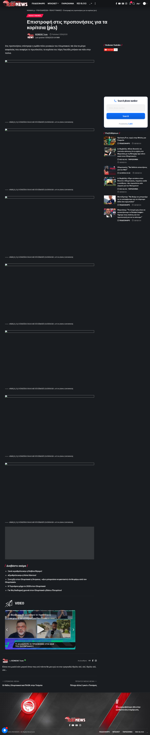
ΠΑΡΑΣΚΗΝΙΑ (133, 159)
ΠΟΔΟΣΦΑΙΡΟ (124, 143)
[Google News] (123, 3)
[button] (95, 3)
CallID (130, 124)
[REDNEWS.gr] (15, 3)
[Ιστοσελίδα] (89, 661)
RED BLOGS (123, 159)
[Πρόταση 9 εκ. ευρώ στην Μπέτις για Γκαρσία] (110, 140)
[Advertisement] (49, 543)
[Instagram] (126, 3)
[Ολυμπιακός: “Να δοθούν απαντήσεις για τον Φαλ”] (110, 170)
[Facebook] (116, 3)
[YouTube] (119, 3)
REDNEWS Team (41, 34)
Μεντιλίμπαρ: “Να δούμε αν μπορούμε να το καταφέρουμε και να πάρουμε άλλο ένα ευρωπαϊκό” (132, 199)
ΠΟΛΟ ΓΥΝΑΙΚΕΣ (35, 15)
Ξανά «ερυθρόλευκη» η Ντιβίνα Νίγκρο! (25, 571)
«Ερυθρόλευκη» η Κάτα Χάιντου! (22, 575)
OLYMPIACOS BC (125, 173)
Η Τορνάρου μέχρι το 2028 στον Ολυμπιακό (27, 586)
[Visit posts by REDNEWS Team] (30, 35)
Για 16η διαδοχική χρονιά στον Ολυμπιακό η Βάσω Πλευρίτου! (35, 590)
